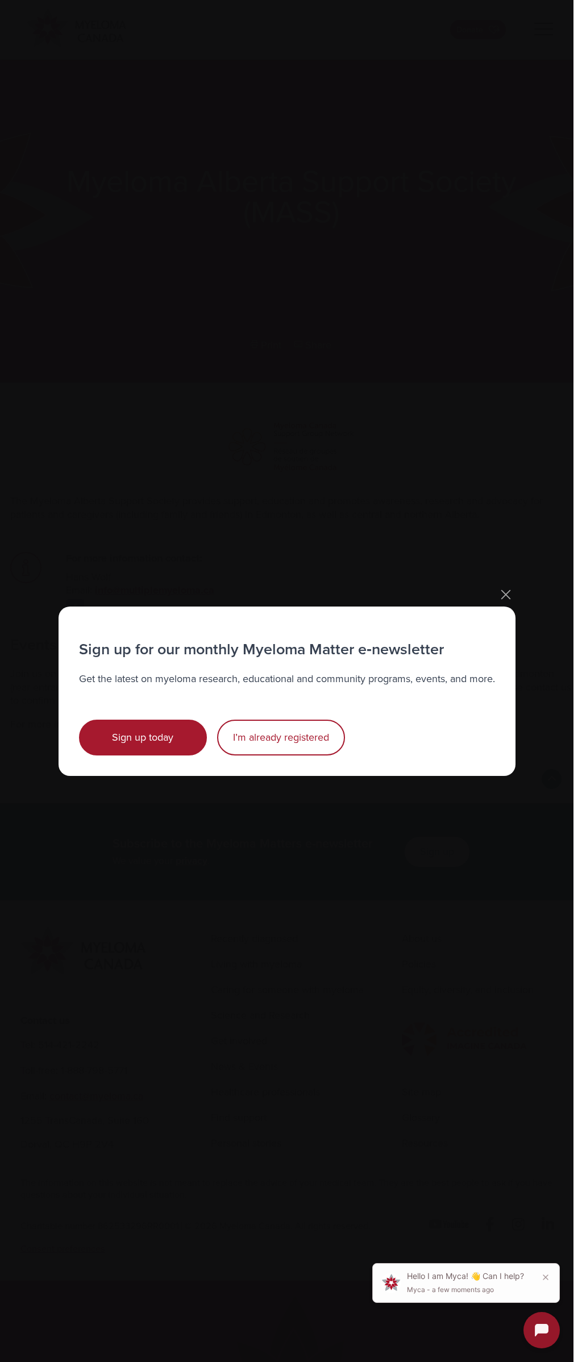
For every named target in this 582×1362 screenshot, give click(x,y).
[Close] (506, 594)
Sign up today (142, 737)
